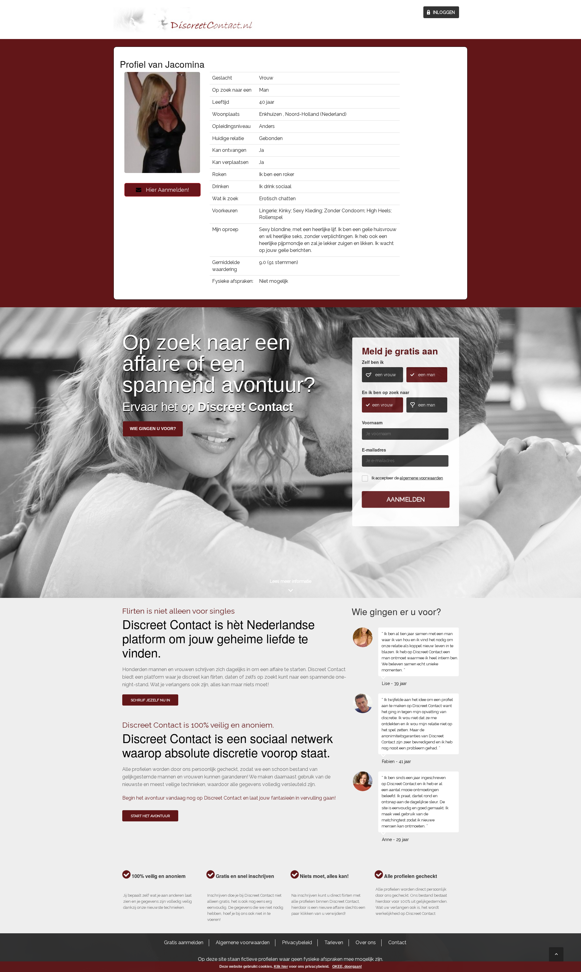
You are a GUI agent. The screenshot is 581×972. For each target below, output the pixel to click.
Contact (397, 942)
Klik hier (281, 966)
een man (426, 374)
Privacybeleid (297, 942)
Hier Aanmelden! (165, 190)
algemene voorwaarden (421, 478)
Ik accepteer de (407, 478)
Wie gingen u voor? (153, 428)
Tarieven (333, 942)
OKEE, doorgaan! (347, 966)
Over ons (366, 942)
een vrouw (385, 374)
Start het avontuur (150, 816)
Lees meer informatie (290, 581)
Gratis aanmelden (183, 942)
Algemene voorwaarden (243, 942)
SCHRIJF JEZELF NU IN (150, 700)
